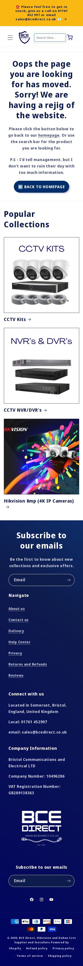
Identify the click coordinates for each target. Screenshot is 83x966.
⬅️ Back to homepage (41, 186)
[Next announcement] (74, 13)
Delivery (16, 630)
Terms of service (30, 956)
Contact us (19, 619)
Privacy (15, 653)
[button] (10, 37)
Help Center (20, 641)
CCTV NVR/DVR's (23, 410)
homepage (49, 135)
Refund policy (36, 948)
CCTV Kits (15, 319)
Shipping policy (60, 956)
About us (17, 608)
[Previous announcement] (8, 13)
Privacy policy (63, 948)
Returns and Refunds (28, 664)
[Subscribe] (68, 580)
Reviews (16, 675)
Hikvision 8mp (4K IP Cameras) (39, 501)
